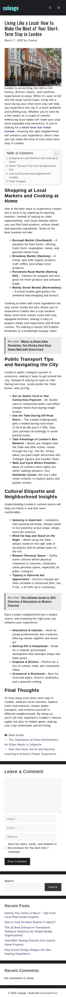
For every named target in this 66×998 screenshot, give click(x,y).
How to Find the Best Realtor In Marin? (30, 922)
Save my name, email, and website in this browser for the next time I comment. (32, 848)
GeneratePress (49, 993)
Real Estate (16, 735)
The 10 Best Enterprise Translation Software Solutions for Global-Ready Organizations (28, 931)
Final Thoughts (17, 181)
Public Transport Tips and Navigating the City (32, 168)
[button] (50, 7)
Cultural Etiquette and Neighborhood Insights (30, 175)
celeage (11, 8)
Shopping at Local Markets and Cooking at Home (33, 160)
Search (9, 881)
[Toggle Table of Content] (54, 153)
